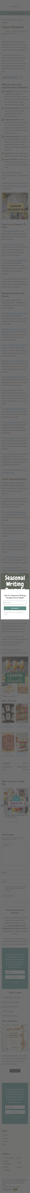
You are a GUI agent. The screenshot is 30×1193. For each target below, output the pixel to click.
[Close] (27, 575)
